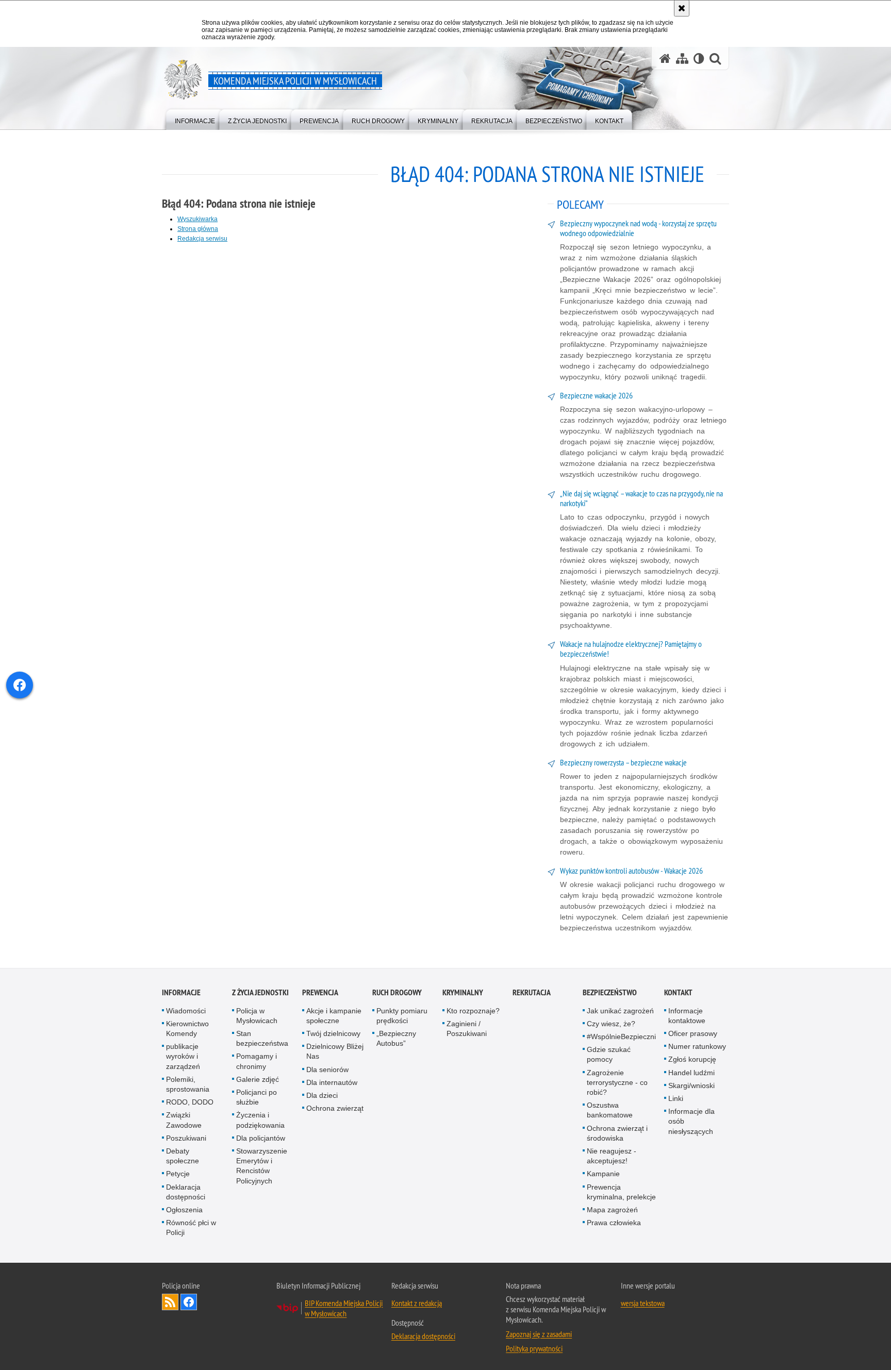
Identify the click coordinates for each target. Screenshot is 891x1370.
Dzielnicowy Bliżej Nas (335, 1051)
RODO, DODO (189, 1102)
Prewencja (320, 992)
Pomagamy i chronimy (256, 1061)
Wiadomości (186, 1011)
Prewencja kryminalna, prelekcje (621, 1192)
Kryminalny (462, 992)
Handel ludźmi (691, 1072)
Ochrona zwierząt (335, 1108)
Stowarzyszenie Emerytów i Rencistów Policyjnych (261, 1166)
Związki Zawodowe (184, 1120)
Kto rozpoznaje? (473, 1011)
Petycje (178, 1174)
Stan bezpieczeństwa (262, 1038)
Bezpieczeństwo (610, 992)
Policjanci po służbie (256, 1097)
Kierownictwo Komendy (187, 1029)
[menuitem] (195, 119)
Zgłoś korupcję (692, 1060)
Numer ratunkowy (697, 1046)
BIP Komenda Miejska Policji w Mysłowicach (344, 1308)
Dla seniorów (327, 1069)
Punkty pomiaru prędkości (401, 1016)
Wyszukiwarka (197, 219)
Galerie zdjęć (257, 1079)
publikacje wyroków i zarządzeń (183, 1056)
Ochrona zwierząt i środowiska (617, 1133)
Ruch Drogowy (397, 992)
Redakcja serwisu (202, 238)
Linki (675, 1098)
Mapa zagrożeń (612, 1210)
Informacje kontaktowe (686, 1016)
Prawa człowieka (614, 1222)
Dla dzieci (322, 1095)
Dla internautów (331, 1082)
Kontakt (678, 992)
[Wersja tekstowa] (699, 58)
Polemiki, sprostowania (187, 1084)
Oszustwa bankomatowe (610, 1110)
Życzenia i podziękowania (260, 1120)
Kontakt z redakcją (416, 1303)
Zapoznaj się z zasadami (539, 1334)
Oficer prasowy (692, 1033)
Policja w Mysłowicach (256, 1016)
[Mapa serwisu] (682, 58)
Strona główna (197, 228)
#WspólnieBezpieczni (621, 1036)
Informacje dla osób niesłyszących (691, 1121)
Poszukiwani (186, 1138)
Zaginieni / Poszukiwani (467, 1029)
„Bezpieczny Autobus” (396, 1038)
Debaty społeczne (182, 1156)
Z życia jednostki (260, 992)
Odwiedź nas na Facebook (188, 1302)
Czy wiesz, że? (611, 1024)
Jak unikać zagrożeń (620, 1011)
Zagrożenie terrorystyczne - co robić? (617, 1082)
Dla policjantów (260, 1138)
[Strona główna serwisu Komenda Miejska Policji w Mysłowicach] (665, 58)
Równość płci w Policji (191, 1227)
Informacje (181, 992)
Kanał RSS (170, 1302)
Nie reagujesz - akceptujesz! (611, 1156)
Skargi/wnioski (691, 1085)
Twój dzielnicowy (333, 1033)
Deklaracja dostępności (185, 1192)
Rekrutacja (532, 992)
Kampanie (603, 1174)
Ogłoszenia (184, 1210)
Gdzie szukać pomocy (609, 1054)
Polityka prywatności (534, 1348)
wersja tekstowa (643, 1303)
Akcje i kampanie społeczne (333, 1016)
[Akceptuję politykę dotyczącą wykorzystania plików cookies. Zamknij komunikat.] (681, 8)
